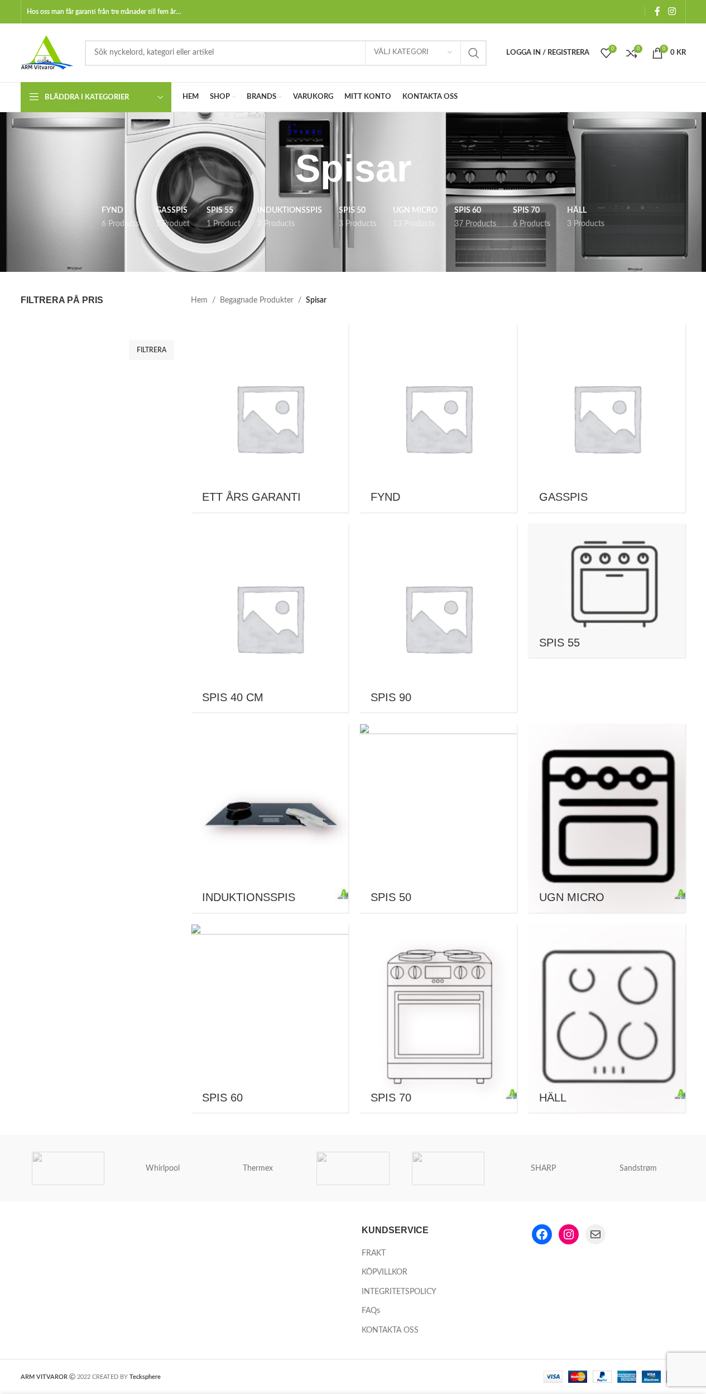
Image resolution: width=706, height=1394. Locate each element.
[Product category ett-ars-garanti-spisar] (269, 417)
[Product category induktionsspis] (269, 818)
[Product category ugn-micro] (606, 818)
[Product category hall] (606, 1018)
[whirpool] (68, 1168)
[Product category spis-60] (269, 1018)
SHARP (543, 1168)
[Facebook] (542, 1234)
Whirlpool (163, 1168)
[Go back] (281, 168)
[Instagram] (569, 1234)
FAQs (371, 1311)
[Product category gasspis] (606, 417)
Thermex (258, 1168)
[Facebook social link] (657, 11)
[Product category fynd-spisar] (438, 417)
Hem (199, 300)
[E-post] (595, 1234)
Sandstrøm (638, 1168)
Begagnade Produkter (257, 300)
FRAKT (374, 1253)
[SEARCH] (474, 53)
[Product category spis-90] (438, 618)
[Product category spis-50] (438, 818)
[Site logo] (47, 52)
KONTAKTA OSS (390, 1330)
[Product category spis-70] (438, 1018)
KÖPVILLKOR (384, 1272)
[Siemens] (448, 1168)
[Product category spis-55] (606, 591)
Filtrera (151, 350)
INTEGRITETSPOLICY (399, 1292)
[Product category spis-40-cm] (269, 618)
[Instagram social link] (671, 11)
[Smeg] (352, 1168)
